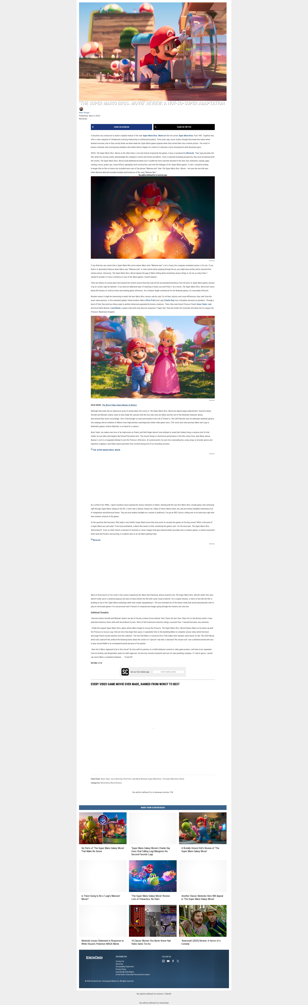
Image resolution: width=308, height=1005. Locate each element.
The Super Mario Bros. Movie (173, 779)
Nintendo (190, 153)
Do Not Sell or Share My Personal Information (133, 975)
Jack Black (115, 308)
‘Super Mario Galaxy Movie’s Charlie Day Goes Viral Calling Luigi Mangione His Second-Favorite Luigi (150, 851)
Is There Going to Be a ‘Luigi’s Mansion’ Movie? (100, 897)
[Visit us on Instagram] (164, 961)
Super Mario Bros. (186, 135)
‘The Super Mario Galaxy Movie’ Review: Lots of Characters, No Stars (150, 897)
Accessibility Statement (125, 967)
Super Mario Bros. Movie (153, 135)
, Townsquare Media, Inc (110, 981)
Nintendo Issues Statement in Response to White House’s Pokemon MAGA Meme (102, 942)
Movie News (105, 783)
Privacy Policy (121, 969)
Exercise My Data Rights (125, 972)
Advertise (119, 964)
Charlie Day (169, 300)
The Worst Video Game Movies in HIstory (119, 405)
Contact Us (120, 961)
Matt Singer (84, 112)
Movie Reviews (116, 783)
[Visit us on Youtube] (169, 961)
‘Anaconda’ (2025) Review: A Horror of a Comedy (200, 942)
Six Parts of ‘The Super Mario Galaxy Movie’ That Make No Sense (102, 850)
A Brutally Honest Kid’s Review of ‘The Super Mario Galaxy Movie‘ (200, 850)
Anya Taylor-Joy (204, 304)
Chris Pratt (150, 300)
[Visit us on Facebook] (174, 961)
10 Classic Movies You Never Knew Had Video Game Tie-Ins (151, 942)
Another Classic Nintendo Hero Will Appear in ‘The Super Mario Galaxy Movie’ (202, 897)
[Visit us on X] (178, 961)
